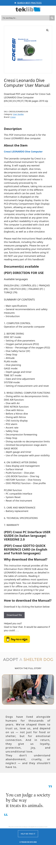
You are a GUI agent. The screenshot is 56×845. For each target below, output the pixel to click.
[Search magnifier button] (52, 17)
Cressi (13, 117)
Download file (14, 615)
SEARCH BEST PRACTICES (29, 2)
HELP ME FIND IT (28, 834)
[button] (47, 30)
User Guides (18, 114)
